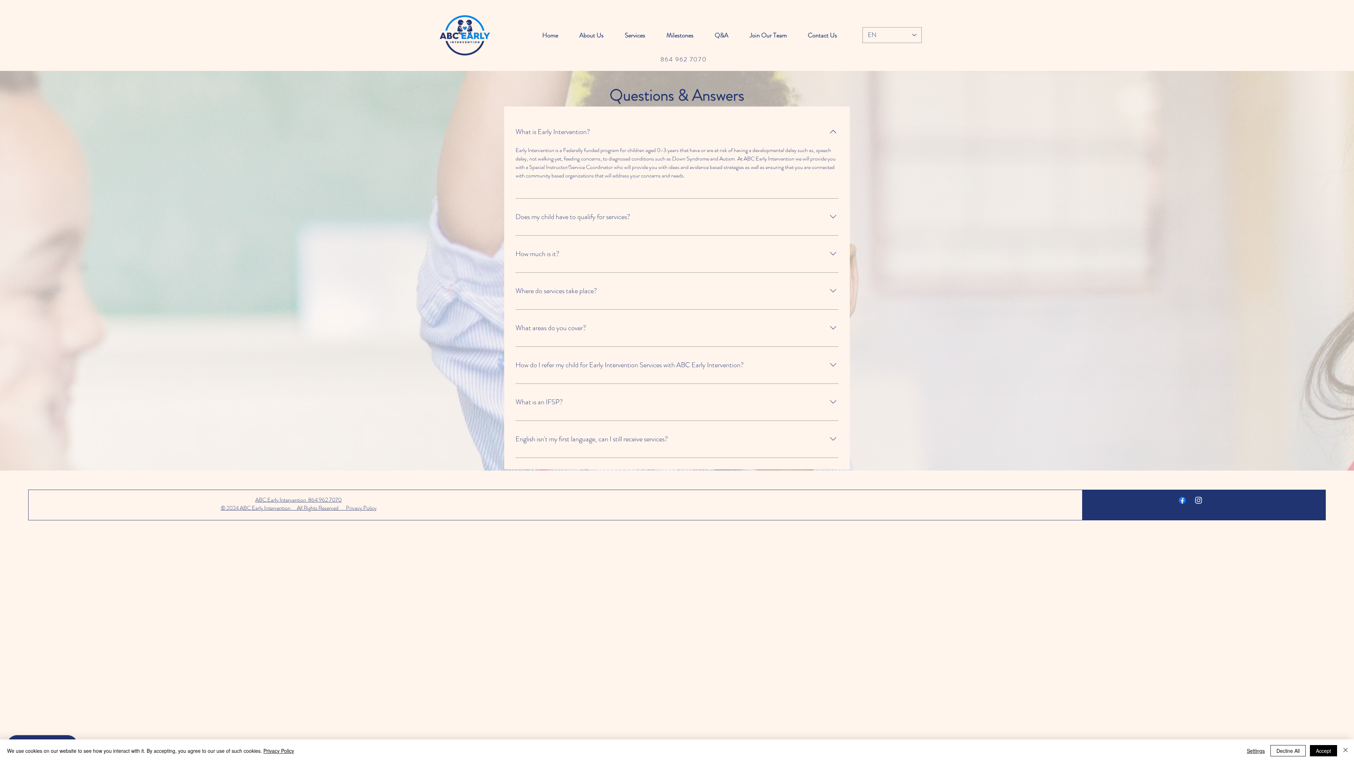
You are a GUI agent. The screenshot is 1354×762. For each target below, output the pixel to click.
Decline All (1288, 750)
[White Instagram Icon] (1198, 500)
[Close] (1345, 750)
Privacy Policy (278, 750)
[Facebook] (1182, 500)
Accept (1323, 750)
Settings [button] (1256, 750)
